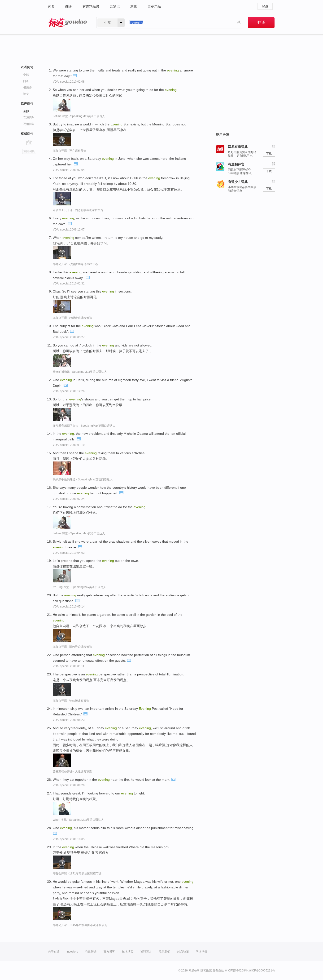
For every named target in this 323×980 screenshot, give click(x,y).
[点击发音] (75, 75)
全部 (26, 74)
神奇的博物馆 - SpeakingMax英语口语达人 (80, 371)
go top (29, 142)
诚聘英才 (146, 951)
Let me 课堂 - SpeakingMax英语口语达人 (79, 116)
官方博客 (109, 951)
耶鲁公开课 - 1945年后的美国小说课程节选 (80, 925)
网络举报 (201, 951)
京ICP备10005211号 (262, 970)
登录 (265, 6)
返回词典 (29, 151)
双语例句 (27, 67)
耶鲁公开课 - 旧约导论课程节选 (72, 646)
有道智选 (90, 951)
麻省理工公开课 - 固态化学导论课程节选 (78, 210)
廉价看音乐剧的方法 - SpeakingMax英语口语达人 (84, 425)
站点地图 (183, 951)
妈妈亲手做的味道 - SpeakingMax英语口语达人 (83, 479)
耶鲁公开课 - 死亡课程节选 (69, 150)
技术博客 (127, 951)
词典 (51, 6)
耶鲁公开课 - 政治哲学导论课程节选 (75, 264)
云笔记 (115, 6)
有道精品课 (91, 6)
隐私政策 (206, 970)
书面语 (27, 87)
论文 (26, 94)
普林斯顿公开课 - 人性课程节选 (72, 771)
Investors (72, 951)
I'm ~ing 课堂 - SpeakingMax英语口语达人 (79, 587)
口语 (26, 81)
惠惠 (133, 6)
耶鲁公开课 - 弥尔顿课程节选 (71, 700)
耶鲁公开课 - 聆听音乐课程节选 (72, 317)
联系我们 (164, 951)
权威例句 (27, 133)
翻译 (68, 6)
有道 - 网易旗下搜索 (67, 22)
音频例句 (29, 117)
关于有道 (53, 951)
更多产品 (154, 6)
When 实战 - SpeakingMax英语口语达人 (78, 819)
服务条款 (218, 970)
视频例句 (29, 124)
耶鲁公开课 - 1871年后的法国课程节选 (77, 873)
